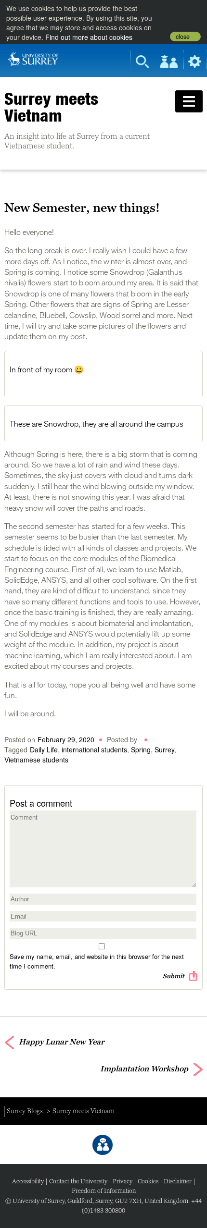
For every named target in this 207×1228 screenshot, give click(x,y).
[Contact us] (102, 1145)
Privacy (122, 1181)
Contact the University (78, 1181)
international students (94, 749)
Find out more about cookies (88, 37)
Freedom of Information (104, 1190)
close (183, 36)
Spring (141, 749)
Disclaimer (178, 1181)
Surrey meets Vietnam (51, 106)
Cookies (148, 1181)
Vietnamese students (36, 759)
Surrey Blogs (25, 1111)
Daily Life (44, 749)
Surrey (164, 749)
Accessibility (28, 1181)
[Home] (33, 58)
